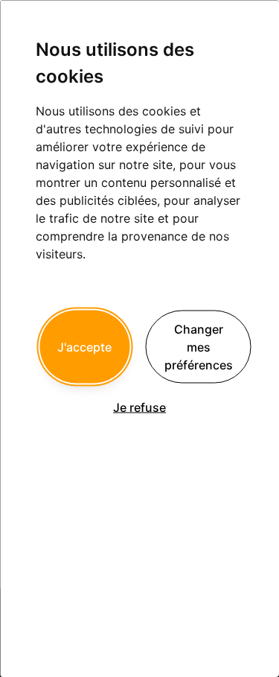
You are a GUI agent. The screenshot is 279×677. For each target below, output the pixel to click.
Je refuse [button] (139, 406)
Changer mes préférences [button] (198, 346)
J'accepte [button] (84, 346)
